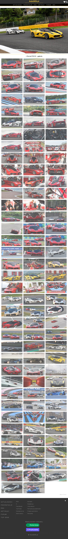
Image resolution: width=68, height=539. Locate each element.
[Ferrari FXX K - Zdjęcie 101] (34, 452)
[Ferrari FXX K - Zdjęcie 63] (56, 299)
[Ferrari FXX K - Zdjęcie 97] (51, 30)
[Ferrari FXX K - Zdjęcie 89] (34, 405)
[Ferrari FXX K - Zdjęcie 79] (11, 370)
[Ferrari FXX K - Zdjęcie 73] (11, 346)
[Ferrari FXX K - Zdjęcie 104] (34, 464)
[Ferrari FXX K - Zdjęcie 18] (56, 122)
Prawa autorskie (33, 511)
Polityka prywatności (34, 508)
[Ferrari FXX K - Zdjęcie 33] (56, 181)
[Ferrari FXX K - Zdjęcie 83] (34, 381)
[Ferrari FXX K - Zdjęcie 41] (34, 217)
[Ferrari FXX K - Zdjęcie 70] (11, 334)
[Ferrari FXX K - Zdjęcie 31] (11, 181)
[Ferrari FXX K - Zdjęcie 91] (11, 417)
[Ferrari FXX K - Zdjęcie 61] (11, 299)
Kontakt (30, 501)
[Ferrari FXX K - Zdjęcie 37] (11, 205)
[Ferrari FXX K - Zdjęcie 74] (34, 346)
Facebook (19, 506)
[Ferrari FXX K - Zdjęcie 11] (34, 99)
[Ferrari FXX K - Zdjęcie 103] (11, 464)
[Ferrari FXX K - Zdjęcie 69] (56, 323)
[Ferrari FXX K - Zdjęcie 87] (56, 393)
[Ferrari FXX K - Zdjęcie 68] (34, 323)
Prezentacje (27, 5)
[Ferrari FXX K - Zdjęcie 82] (11, 381)
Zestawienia (20, 511)
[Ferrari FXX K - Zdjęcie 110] (34, 487)
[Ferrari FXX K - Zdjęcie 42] (56, 217)
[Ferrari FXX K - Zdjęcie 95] (17, 30)
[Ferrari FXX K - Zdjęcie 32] (34, 181)
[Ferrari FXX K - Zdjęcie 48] (56, 240)
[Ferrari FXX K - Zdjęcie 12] (56, 99)
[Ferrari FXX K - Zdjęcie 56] (34, 275)
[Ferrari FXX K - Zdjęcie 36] (56, 193)
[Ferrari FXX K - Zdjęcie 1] (11, 63)
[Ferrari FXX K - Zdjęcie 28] (11, 169)
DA (35, 5)
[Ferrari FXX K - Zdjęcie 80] (34, 370)
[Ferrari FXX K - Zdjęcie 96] (56, 428)
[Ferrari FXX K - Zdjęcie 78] (56, 358)
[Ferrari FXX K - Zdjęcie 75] (56, 346)
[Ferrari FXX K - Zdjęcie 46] (11, 240)
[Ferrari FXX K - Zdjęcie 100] (11, 452)
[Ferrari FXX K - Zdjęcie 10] (11, 99)
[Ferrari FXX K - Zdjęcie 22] (11, 146)
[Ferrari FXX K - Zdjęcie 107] (34, 476)
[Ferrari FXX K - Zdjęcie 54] (56, 264)
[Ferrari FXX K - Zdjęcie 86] (34, 393)
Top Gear (5, 517)
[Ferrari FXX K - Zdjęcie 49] (11, 252)
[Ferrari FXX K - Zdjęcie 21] (56, 134)
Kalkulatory (19, 513)
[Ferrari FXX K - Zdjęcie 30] (56, 169)
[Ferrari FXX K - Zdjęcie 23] (34, 146)
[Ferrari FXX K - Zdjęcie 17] (34, 122)
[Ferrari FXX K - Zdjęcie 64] (11, 311)
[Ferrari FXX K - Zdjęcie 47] (34, 240)
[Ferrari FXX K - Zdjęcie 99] (56, 440)
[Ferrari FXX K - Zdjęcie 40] (11, 217)
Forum (48, 5)
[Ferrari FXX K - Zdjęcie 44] (34, 228)
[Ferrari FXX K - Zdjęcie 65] (34, 311)
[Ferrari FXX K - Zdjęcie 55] (11, 275)
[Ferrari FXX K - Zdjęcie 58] (11, 287)
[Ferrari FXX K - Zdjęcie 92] (34, 417)
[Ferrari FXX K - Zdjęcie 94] (11, 428)
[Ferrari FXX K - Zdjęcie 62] (34, 299)
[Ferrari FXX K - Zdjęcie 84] (56, 381)
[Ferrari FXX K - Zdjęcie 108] (56, 476)
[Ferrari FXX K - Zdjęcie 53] (34, 264)
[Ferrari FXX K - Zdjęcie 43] (11, 228)
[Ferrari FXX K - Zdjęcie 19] (11, 134)
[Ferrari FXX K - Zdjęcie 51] (56, 252)
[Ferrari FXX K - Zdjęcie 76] (11, 358)
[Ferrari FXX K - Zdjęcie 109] (11, 487)
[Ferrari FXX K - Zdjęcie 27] (56, 158)
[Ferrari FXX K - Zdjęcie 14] (34, 111)
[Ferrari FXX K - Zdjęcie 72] (56, 334)
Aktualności (17, 5)
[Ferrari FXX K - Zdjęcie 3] (56, 63)
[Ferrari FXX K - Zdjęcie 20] (34, 134)
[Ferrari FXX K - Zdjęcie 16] (11, 122)
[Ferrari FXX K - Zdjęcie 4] (11, 75)
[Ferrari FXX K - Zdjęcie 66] (56, 311)
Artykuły (41, 5)
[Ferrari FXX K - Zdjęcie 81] (56, 370)
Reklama (30, 513)
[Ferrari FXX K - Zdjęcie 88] (11, 405)
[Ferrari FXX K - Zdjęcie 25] (11, 158)
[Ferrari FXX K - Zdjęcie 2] (34, 63)
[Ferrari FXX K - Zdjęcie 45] (56, 228)
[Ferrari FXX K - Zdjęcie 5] (34, 75)
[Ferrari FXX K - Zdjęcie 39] (56, 205)
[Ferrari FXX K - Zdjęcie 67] (11, 323)
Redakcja (30, 504)
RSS (17, 501)
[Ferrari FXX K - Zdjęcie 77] (34, 358)
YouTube (19, 508)
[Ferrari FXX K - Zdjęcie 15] (56, 111)
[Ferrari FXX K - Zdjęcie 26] (34, 158)
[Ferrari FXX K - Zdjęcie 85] (11, 393)
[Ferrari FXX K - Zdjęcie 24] (56, 146)
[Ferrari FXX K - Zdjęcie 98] (34, 440)
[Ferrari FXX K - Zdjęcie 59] (34, 287)
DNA (2, 508)
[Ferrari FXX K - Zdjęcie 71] (34, 334)
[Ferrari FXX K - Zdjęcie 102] (56, 452)
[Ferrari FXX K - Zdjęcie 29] (34, 169)
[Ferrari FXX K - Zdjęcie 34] (11, 193)
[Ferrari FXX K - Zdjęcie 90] (56, 405)
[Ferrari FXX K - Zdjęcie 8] (34, 87)
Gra (54, 5)
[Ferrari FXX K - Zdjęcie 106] (11, 476)
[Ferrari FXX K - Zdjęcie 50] (34, 252)
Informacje (31, 506)
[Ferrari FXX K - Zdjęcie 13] (11, 111)
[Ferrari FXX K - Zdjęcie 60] (56, 287)
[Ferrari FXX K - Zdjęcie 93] (56, 417)
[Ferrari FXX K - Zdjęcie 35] (34, 193)
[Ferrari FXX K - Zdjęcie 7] (11, 87)
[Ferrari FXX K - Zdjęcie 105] (56, 464)
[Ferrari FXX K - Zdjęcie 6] (56, 75)
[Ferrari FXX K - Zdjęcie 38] (34, 205)
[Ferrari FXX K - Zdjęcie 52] (11, 264)
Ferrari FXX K (31, 56)
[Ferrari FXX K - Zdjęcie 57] (56, 275)
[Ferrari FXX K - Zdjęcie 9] (56, 87)
